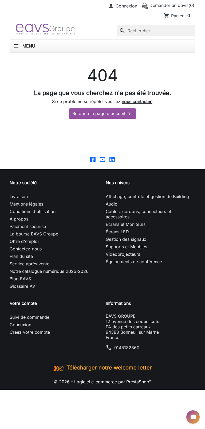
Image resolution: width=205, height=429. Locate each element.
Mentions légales (26, 204)
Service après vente (29, 263)
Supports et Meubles (126, 246)
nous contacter (137, 101)
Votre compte (23, 303)
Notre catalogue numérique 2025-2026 (49, 271)
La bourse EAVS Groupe (34, 234)
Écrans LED (117, 231)
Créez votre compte (30, 332)
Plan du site (21, 256)
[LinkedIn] (112, 159)
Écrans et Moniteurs (125, 224)
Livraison (19, 196)
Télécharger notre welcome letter (109, 367)
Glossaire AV (22, 286)
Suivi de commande (29, 317)
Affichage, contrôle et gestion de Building (147, 196)
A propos (19, 219)
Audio (111, 204)
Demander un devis (171, 5)
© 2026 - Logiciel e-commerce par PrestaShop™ (103, 381)
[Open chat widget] (193, 417)
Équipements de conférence (134, 261)
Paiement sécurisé (28, 226)
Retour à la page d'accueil (102, 114)
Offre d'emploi (24, 241)
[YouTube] (102, 159)
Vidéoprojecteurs (123, 254)
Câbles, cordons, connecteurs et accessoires (138, 214)
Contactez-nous (26, 248)
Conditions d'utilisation (33, 211)
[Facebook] (93, 159)
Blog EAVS (20, 278)
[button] (122, 6)
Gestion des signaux (126, 239)
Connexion (20, 324)
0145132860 (126, 347)
